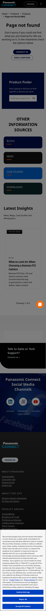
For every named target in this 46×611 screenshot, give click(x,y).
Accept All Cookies (23, 606)
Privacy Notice (29, 580)
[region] (23, 570)
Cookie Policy (14, 580)
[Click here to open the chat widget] (40, 304)
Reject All (23, 599)
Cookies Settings (23, 592)
